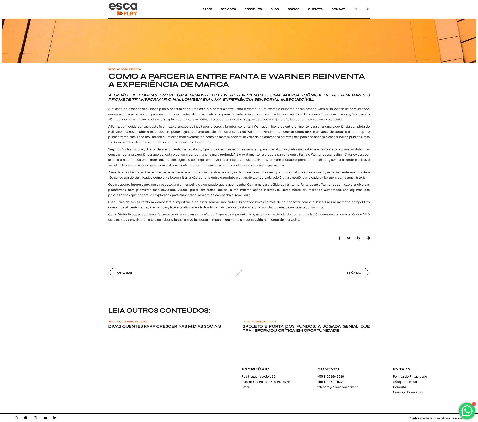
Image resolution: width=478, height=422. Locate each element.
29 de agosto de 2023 (259, 321)
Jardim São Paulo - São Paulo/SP (266, 382)
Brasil (246, 387)
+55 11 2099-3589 (330, 376)
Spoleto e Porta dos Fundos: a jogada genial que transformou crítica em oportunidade (306, 328)
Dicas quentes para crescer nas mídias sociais (164, 326)
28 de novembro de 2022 (127, 321)
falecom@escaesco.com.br (337, 387)
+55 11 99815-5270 (331, 382)
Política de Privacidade (410, 376)
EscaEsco (194, 149)
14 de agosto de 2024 (124, 69)
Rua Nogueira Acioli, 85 (258, 376)
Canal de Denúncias (408, 392)
